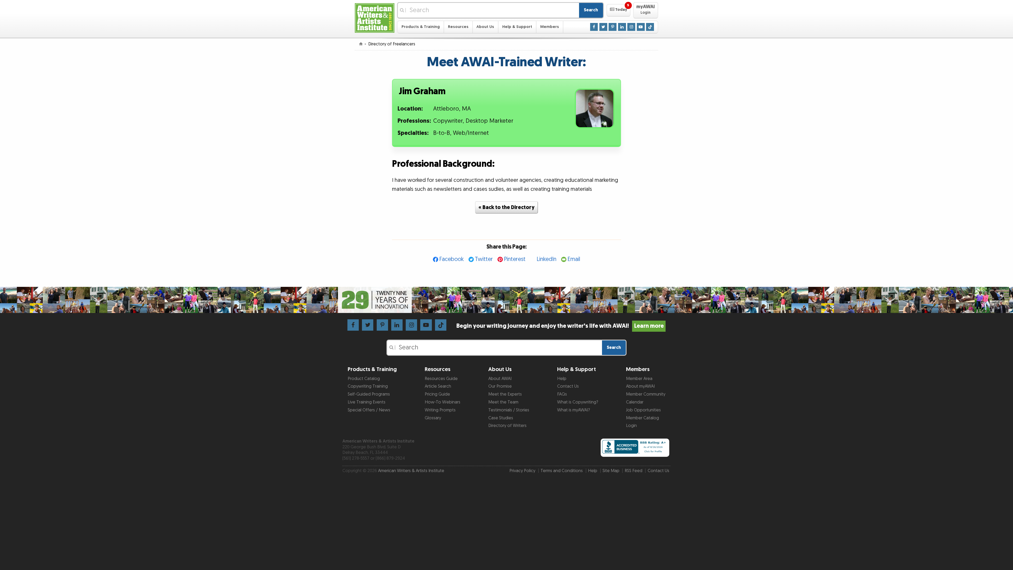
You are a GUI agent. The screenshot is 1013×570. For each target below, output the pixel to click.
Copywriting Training (368, 386)
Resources (458, 26)
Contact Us (568, 386)
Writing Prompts (440, 410)
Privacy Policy (522, 471)
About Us (485, 26)
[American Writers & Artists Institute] (374, 17)
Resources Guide (441, 379)
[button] (618, 10)
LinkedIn (546, 259)
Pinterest (514, 259)
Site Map (611, 471)
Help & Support (517, 26)
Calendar (634, 402)
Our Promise (500, 386)
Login (631, 426)
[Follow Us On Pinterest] (613, 27)
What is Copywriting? (577, 402)
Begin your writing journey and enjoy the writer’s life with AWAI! (559, 326)
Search (591, 10)
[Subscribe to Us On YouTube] (641, 27)
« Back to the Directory (506, 207)
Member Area (639, 379)
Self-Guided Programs (369, 394)
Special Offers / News (369, 410)
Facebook (451, 259)
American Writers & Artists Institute (411, 471)
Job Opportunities (643, 410)
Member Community (645, 394)
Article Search (438, 386)
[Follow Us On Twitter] (603, 27)
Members (549, 26)
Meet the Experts (505, 394)
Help (561, 379)
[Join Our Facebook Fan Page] (594, 27)
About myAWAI (640, 386)
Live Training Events (366, 402)
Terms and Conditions (562, 471)
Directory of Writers (507, 426)
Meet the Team (503, 402)
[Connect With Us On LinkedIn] (622, 27)
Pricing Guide (437, 394)
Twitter (484, 259)
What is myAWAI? (573, 410)
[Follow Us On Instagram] (631, 27)
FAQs (562, 394)
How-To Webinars (442, 402)
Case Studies (500, 418)
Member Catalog (642, 418)
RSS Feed (633, 471)
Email (573, 259)
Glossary (433, 418)
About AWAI (500, 379)
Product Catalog (364, 379)
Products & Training (421, 26)
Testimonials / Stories (508, 410)
